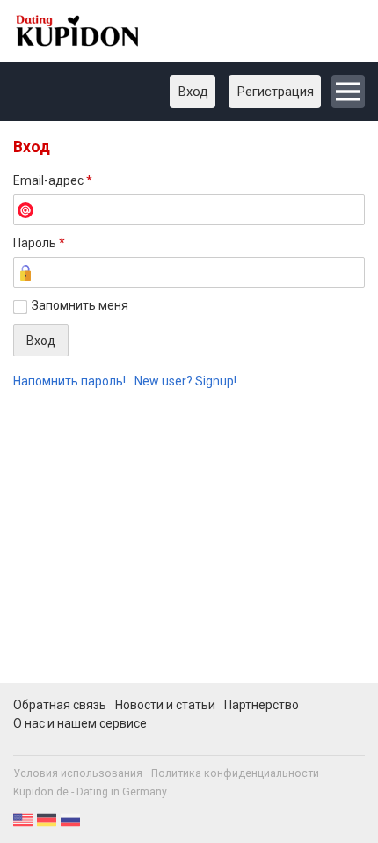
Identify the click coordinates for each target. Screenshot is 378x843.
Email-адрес (52, 180)
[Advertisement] (189, 546)
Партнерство (261, 705)
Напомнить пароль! (69, 381)
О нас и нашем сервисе (80, 723)
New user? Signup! (185, 381)
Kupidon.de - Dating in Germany (90, 792)
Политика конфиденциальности (235, 773)
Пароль (39, 243)
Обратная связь (59, 705)
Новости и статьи (165, 705)
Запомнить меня (80, 305)
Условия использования (77, 773)
